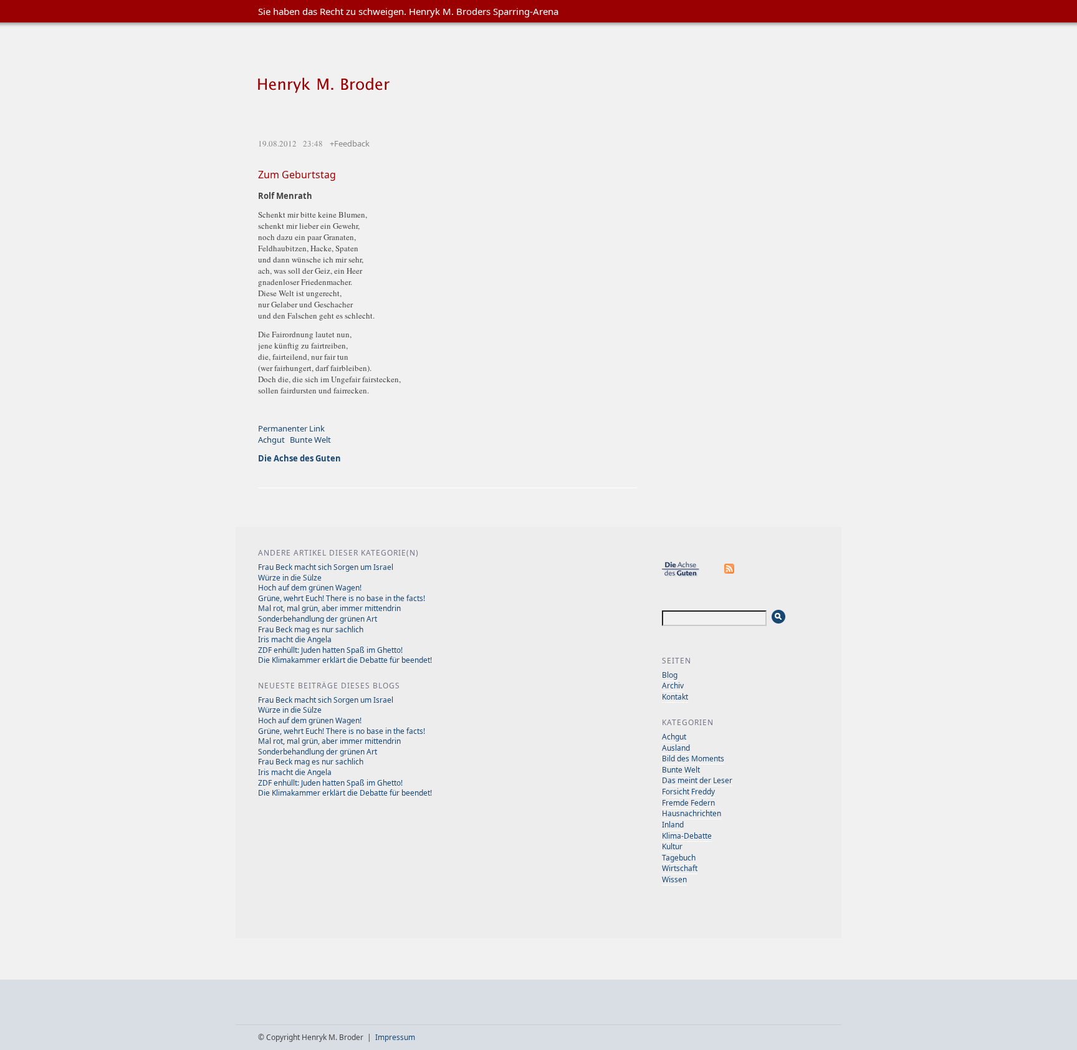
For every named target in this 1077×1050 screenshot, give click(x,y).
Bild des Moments (693, 758)
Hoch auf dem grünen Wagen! (309, 587)
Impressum (395, 1037)
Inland (673, 824)
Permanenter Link (291, 428)
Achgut (271, 439)
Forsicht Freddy (688, 791)
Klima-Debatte (687, 836)
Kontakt (675, 696)
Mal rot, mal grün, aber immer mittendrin (329, 608)
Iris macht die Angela (295, 639)
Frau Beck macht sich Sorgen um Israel (325, 567)
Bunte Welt (310, 439)
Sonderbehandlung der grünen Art (317, 619)
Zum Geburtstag (297, 174)
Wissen (674, 879)
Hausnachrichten (691, 813)
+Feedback (350, 143)
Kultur (672, 846)
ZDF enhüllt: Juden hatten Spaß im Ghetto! (330, 650)
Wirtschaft (679, 868)
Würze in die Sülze (290, 577)
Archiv (673, 685)
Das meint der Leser (697, 780)
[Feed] (730, 574)
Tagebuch (679, 857)
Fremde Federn (688, 802)
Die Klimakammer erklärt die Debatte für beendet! (345, 660)
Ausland (676, 748)
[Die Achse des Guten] (687, 574)
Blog (669, 675)
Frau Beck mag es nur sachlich (310, 629)
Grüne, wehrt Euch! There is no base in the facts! (341, 598)
